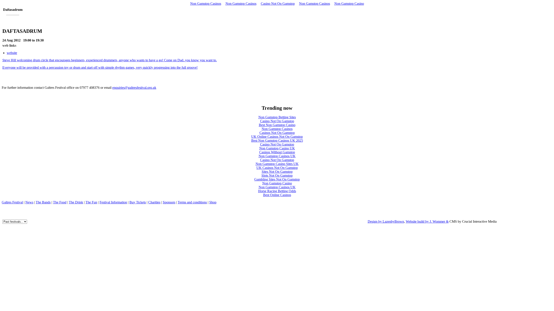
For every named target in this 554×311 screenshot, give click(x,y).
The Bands (43, 202)
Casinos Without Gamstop (277, 152)
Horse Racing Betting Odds (277, 191)
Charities (154, 202)
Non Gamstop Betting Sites (277, 117)
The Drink (76, 202)
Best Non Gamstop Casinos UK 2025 (277, 140)
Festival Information (113, 202)
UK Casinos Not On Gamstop (277, 168)
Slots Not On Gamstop (277, 175)
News (29, 202)
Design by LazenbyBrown (386, 221)
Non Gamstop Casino (349, 3)
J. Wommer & (439, 221)
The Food (59, 202)
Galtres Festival (12, 202)
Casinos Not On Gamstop (277, 133)
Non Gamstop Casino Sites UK (277, 164)
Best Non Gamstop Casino (277, 125)
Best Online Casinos (277, 195)
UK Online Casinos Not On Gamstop (277, 136)
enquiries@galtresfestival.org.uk (134, 87)
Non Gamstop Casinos (205, 3)
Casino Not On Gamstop (278, 3)
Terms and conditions (192, 202)
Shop (212, 202)
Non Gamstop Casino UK (277, 148)
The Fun (91, 202)
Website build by (418, 221)
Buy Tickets (137, 202)
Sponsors (169, 202)
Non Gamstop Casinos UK (277, 156)
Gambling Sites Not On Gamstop (277, 179)
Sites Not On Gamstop (277, 171)
